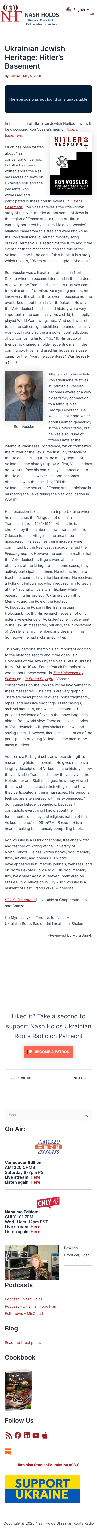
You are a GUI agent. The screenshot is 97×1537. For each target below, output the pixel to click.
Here (35, 1177)
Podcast (12, 1306)
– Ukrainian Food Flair (37, 1306)
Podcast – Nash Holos (24, 1299)
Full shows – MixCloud (24, 1313)
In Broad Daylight (39, 679)
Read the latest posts (23, 1342)
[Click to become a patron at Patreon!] (48, 1051)
